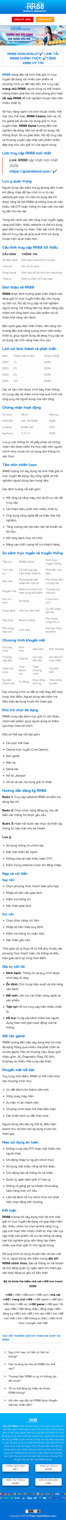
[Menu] (4, 7)
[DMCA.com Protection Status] (33, 1510)
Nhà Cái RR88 (10, 1426)
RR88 (6, 74)
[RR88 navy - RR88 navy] (34, 7)
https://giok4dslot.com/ (30, 171)
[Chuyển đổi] (5, 1352)
